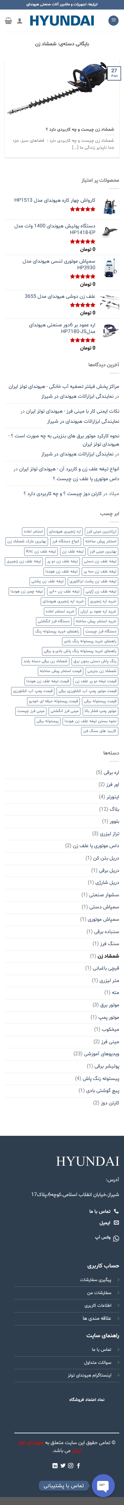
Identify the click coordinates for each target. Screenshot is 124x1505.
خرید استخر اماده (60, 611)
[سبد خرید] (8, 21)
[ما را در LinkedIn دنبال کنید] (55, 1466)
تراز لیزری (109, 833)
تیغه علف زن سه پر (100, 571)
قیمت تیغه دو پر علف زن (95, 681)
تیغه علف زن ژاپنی (101, 591)
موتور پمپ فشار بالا (100, 711)
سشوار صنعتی (104, 895)
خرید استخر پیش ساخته (96, 621)
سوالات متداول (97, 1363)
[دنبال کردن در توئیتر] (62, 1466)
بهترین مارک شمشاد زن (26, 541)
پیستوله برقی (48, 721)
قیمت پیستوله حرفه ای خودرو (53, 701)
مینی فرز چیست (31, 711)
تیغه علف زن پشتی (47, 581)
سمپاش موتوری (103, 919)
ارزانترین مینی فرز (101, 531)
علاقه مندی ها (97, 1318)
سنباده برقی (106, 931)
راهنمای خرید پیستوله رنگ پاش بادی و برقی (80, 651)
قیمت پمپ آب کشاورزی (32, 691)
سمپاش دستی (104, 907)
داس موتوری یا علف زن (96, 845)
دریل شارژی (107, 882)
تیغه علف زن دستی (100, 561)
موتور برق (109, 1005)
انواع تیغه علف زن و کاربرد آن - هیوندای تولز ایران (69, 469)
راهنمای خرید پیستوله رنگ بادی (90, 641)
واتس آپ (102, 1237)
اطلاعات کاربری (98, 1306)
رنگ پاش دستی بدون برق (94, 661)
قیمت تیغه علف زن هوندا (47, 681)
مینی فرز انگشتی (65, 711)
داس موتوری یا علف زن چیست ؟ (86, 478)
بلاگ (114, 809)
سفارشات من (99, 1293)
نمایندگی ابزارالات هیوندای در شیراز (77, 396)
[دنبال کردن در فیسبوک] (78, 1466)
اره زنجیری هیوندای (65, 531)
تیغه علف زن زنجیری (24, 561)
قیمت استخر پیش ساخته (60, 671)
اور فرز (112, 784)
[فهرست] (113, 21)
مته (115, 992)
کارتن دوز (110, 1103)
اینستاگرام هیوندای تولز (89, 1375)
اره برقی (111, 772)
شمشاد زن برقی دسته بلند (45, 661)
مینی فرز (110, 1041)
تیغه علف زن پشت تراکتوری (93, 581)
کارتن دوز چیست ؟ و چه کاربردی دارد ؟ (63, 493)
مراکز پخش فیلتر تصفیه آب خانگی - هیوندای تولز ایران (64, 386)
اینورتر (113, 797)
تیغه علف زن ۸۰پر (64, 591)
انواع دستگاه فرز (65, 541)
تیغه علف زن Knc (41, 551)
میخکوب (110, 1029)
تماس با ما (101, 1350)
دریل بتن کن (106, 858)
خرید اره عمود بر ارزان (98, 611)
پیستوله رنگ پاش (101, 1078)
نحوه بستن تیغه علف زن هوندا (90, 721)
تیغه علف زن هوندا (61, 571)
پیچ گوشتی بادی (102, 1090)
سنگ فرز (109, 943)
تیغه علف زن (73, 551)
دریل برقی (109, 870)
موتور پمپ (108, 1017)
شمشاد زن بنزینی (101, 671)
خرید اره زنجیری (103, 601)
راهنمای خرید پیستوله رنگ (57, 631)
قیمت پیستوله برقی (100, 701)
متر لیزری (109, 980)
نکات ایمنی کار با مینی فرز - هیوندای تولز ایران (72, 411)
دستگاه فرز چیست (100, 631)
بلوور (114, 821)
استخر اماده (33, 531)
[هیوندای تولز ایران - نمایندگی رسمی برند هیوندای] (62, 21)
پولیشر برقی (106, 1066)
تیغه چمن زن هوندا (26, 591)
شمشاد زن (108, 956)
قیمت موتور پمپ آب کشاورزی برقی (87, 691)
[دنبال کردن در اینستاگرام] (70, 1466)
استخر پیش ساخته (100, 541)
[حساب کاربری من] (20, 21)
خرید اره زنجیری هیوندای (63, 601)
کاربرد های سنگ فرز (99, 731)
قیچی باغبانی (106, 968)
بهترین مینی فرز (103, 551)
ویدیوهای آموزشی (101, 1053)
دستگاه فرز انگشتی (54, 621)
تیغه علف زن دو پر (62, 561)
